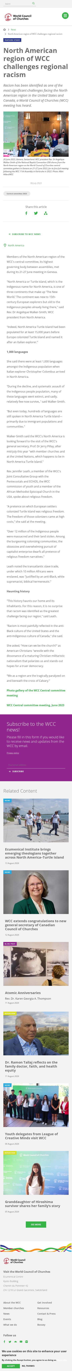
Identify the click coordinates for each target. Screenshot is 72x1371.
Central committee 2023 (17, 193)
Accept (11, 1366)
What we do (10, 1324)
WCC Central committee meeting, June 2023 (35, 705)
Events (7, 1319)
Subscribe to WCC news (26, 234)
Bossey (41, 1324)
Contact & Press (46, 1313)
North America (16, 245)
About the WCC (12, 1302)
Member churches (13, 1308)
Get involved (44, 1302)
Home (4, 29)
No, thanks (28, 1366)
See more (36, 1224)
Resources (43, 1308)
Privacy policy (13, 752)
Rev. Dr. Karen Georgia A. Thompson (28, 998)
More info (62, 1360)
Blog (39, 1319)
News (13, 29)
